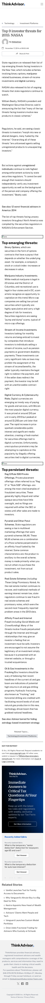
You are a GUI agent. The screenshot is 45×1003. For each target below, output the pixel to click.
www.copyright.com (17, 753)
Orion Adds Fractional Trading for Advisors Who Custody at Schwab (21, 929)
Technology (9, 23)
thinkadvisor (16, 42)
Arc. (21, 995)
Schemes (9, 524)
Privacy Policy (29, 997)
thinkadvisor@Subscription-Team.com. (26, 979)
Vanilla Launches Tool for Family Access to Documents (20, 892)
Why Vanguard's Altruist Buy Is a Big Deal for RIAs (22, 899)
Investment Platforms (28, 23)
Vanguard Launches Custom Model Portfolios (21, 922)
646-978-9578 (9, 973)
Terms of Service (17, 997)
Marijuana (10, 275)
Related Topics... (21, 732)
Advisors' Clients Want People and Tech (21, 914)
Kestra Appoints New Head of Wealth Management (22, 907)
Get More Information (22, 824)
